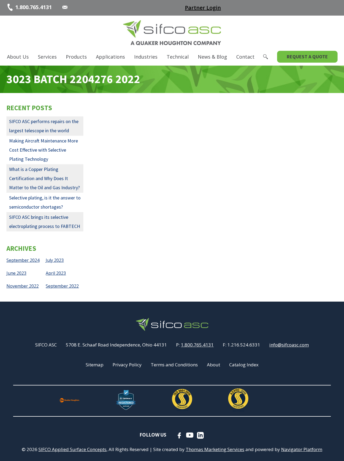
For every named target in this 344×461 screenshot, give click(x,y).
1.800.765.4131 (197, 345)
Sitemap (94, 365)
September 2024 (23, 260)
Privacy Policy (127, 365)
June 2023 (16, 273)
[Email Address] (64, 7)
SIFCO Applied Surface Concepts (72, 449)
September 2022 (62, 286)
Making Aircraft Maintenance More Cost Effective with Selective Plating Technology (43, 150)
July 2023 (55, 260)
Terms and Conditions (174, 365)
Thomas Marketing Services (215, 449)
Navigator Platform (301, 449)
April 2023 (56, 273)
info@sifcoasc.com (289, 345)
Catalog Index (244, 365)
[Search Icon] (265, 56)
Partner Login (203, 7)
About (213, 365)
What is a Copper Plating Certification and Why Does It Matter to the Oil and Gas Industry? (44, 178)
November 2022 (22, 286)
